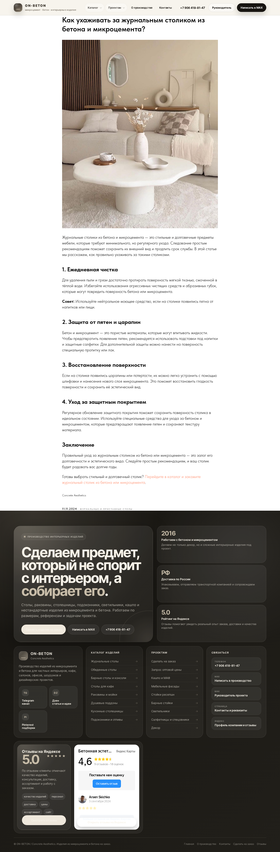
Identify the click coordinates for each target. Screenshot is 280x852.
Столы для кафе (102, 686)
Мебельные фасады (165, 686)
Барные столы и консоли (108, 678)
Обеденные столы (104, 669)
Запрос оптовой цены (166, 669)
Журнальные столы (105, 661)
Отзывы (261, 843)
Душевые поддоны (104, 703)
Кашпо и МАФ (160, 678)
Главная (189, 843)
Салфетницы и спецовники (170, 719)
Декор (155, 727)
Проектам (114, 7)
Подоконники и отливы (107, 719)
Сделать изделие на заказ (43, 629)
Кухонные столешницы (107, 711)
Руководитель (221, 7)
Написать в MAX (252, 7)
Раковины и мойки (104, 694)
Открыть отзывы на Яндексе (107, 822)
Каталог (93, 7)
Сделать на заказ (163, 661)
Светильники (160, 711)
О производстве (141, 7)
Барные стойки (162, 703)
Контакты (165, 7)
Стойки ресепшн (162, 694)
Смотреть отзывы (44, 820)
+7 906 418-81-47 (192, 7)
